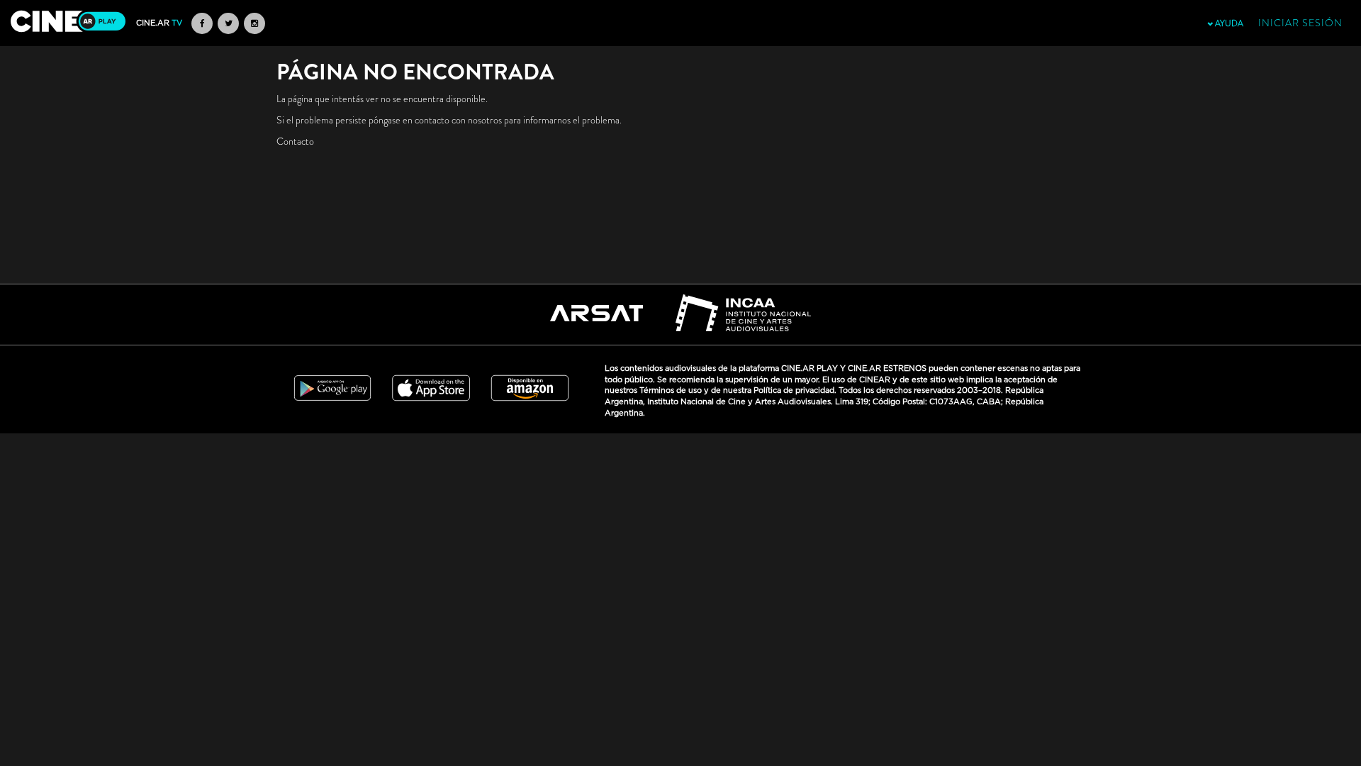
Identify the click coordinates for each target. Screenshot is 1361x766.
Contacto (295, 141)
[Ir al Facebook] (202, 23)
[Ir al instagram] (254, 23)
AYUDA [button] (1228, 23)
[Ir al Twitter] (228, 23)
